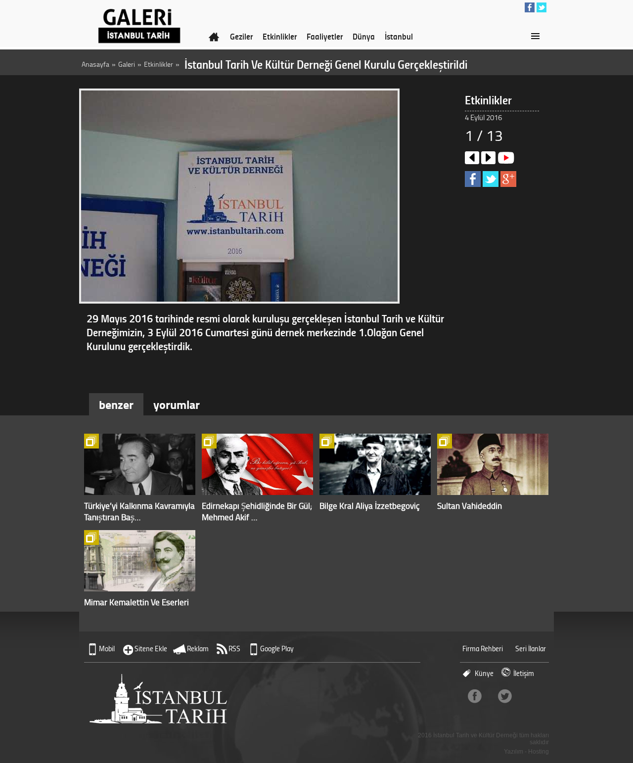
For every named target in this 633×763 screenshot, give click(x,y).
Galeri (126, 64)
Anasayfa (95, 64)
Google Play (277, 648)
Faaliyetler (325, 36)
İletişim (523, 673)
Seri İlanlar (530, 648)
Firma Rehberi (482, 648)
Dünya (364, 36)
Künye (484, 673)
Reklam (198, 648)
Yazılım (513, 751)
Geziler (241, 36)
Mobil (107, 648)
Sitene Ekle (151, 648)
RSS (234, 648)
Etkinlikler (280, 36)
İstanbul (399, 36)
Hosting (538, 751)
